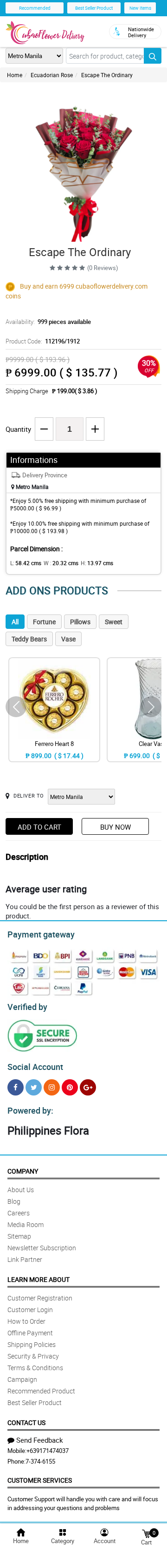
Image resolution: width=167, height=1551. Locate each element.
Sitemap (19, 1236)
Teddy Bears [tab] (29, 638)
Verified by (27, 1006)
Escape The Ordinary (107, 75)
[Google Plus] (88, 1087)
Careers (18, 1212)
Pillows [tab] (80, 621)
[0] (146, 1533)
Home (14, 75)
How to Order (26, 1321)
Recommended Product (41, 1390)
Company (22, 1171)
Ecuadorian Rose (52, 75)
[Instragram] (52, 1087)
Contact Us (26, 1422)
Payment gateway (41, 934)
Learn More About (38, 1279)
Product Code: (43, 341)
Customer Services (39, 1480)
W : (61, 563)
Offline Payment (30, 1332)
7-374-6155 (40, 1461)
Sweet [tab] (113, 621)
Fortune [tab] (44, 621)
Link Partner (24, 1259)
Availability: (48, 321)
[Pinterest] (70, 1087)
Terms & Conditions (35, 1367)
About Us (20, 1189)
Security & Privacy (33, 1356)
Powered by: (30, 1110)
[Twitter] (34, 1087)
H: (97, 563)
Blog (13, 1201)
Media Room (25, 1224)
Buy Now (115, 827)
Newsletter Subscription (41, 1247)
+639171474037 (47, 1450)
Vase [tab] (68, 638)
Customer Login (30, 1309)
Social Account (35, 1066)
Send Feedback (39, 1440)
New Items (140, 8)
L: (25, 563)
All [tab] (15, 621)
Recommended (35, 8)
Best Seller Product (94, 8)
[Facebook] (15, 1087)
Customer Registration (39, 1298)
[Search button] (152, 56)
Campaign (22, 1379)
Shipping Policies (31, 1344)
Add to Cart (39, 827)
